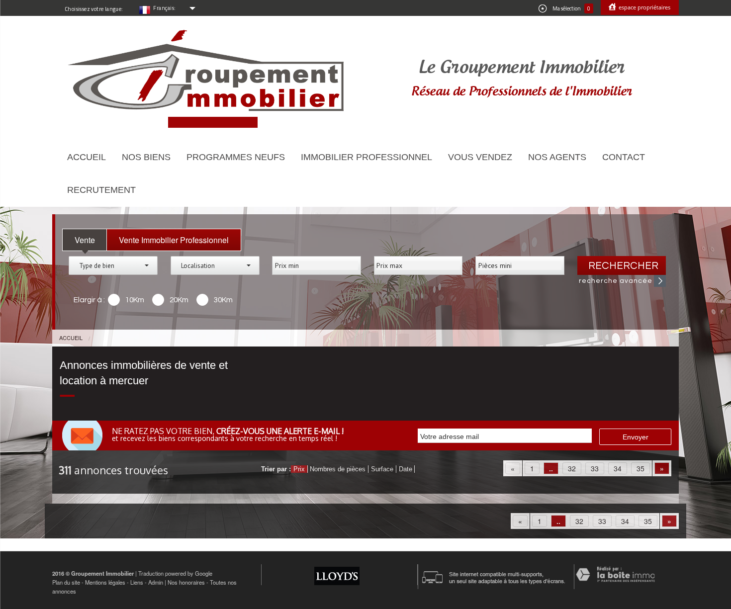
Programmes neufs (235, 157)
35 (640, 468)
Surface (382, 469)
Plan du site (66, 582)
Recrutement (101, 190)
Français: (164, 8)
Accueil (86, 157)
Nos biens (146, 157)
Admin (155, 582)
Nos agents (557, 157)
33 (595, 468)
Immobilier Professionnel (366, 157)
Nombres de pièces (338, 469)
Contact (623, 157)
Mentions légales (105, 582)
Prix (299, 469)
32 (572, 468)
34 (618, 468)
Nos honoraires (186, 582)
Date (405, 469)
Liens (136, 582)
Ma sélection (570, 8)
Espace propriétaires (643, 7)
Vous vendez (480, 157)
